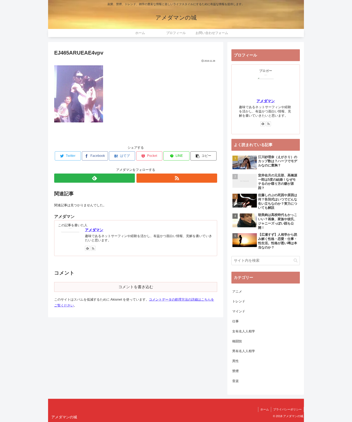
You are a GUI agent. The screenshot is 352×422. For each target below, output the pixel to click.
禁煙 (235, 371)
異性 (235, 361)
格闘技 (237, 341)
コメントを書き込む (135, 287)
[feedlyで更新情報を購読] (94, 178)
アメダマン (94, 230)
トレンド (238, 301)
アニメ (237, 291)
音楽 (235, 381)
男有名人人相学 (243, 351)
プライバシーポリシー (287, 409)
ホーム (264, 409)
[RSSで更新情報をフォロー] (176, 178)
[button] (295, 260)
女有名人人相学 (243, 331)
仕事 (235, 321)
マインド (238, 311)
